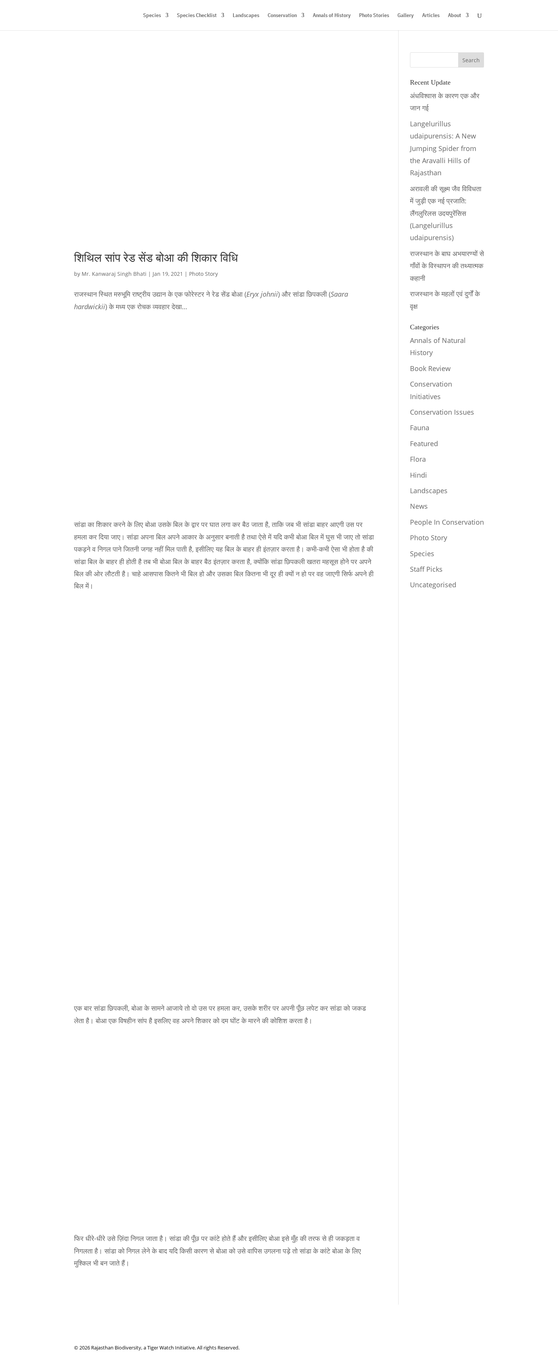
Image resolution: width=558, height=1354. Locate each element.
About (454, 16)
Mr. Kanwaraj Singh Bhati (114, 273)
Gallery (405, 16)
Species (152, 16)
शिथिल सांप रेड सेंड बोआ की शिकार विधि (156, 258)
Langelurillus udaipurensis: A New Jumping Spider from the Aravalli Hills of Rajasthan (443, 148)
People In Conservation (447, 522)
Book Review (430, 368)
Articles (431, 16)
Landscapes (246, 16)
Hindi (418, 475)
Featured (424, 443)
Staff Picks (426, 569)
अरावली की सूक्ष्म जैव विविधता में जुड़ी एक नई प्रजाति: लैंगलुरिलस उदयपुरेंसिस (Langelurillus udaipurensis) (445, 213)
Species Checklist (197, 16)
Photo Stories (374, 16)
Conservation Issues (442, 412)
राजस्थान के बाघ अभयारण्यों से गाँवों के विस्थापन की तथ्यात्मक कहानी (447, 266)
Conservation (282, 16)
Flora (418, 459)
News (419, 506)
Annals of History (332, 16)
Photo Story (203, 273)
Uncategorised (433, 584)
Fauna (419, 427)
